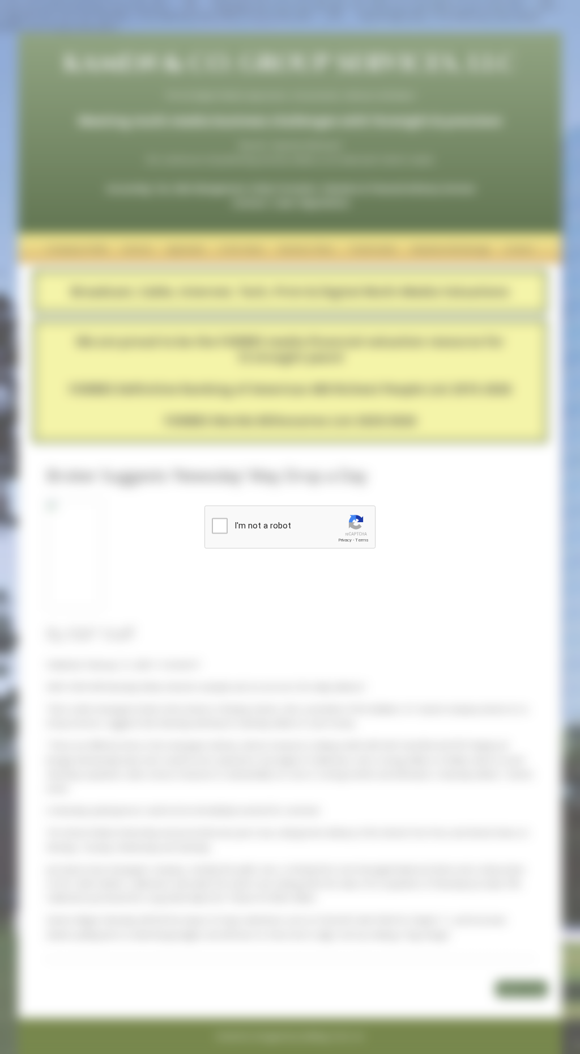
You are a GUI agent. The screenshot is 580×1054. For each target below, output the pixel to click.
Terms (362, 540)
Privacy (345, 540)
